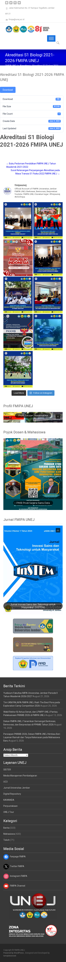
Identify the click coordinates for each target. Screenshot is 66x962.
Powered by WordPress (13, 953)
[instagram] (15, 3)
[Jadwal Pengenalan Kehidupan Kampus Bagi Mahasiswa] (18, 332)
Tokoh (6, 840)
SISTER (7, 769)
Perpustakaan (10, 806)
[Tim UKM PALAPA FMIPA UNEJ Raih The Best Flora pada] (48, 220)
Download (8, 90)
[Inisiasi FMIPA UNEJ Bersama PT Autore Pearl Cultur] (48, 332)
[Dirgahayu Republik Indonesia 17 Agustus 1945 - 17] (18, 257)
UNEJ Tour (8, 812)
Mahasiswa (9, 834)
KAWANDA (8, 800)
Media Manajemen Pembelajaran (20, 775)
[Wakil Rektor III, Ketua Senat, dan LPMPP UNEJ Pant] (48, 257)
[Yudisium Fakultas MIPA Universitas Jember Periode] (18, 220)
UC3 (5, 781)
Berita (6, 828)
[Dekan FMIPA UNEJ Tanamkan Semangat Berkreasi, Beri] (18, 295)
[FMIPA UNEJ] (25, 28)
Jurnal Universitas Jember (16, 787)
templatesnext (9, 956)
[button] (58, 416)
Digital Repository (12, 794)
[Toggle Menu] (51, 38)
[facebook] (6, 3)
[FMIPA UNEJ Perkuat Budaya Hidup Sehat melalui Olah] (18, 369)
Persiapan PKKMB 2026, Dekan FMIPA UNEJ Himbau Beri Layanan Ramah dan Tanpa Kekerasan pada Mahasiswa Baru (31, 737)
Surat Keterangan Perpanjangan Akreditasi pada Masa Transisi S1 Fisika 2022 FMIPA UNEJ (35, 172)
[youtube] (19, 3)
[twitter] (10, 3)
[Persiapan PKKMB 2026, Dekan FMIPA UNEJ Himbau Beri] (48, 295)
